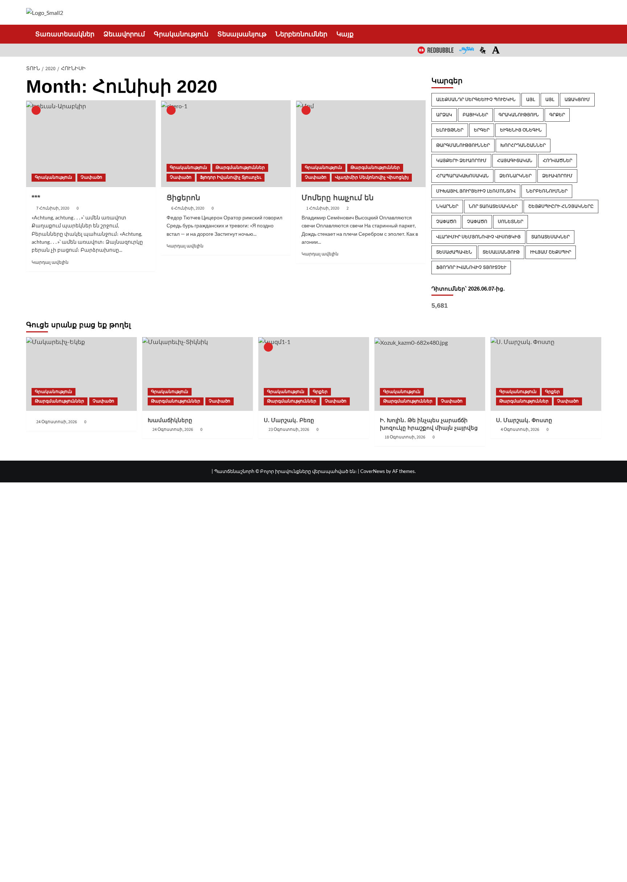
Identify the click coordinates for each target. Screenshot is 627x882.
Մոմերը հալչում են (338, 198)
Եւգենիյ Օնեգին (521, 130)
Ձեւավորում (124, 34)
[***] (91, 143)
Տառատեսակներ (60, 34)
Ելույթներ (449, 130)
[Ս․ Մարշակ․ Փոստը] (546, 374)
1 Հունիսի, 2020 (322, 208)
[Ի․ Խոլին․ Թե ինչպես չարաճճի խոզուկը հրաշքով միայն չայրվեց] (429, 374)
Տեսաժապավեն (454, 252)
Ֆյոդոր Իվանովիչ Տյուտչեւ (230, 177)
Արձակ (444, 115)
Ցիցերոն (183, 198)
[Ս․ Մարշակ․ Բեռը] (313, 374)
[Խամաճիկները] (197, 374)
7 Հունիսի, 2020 (52, 208)
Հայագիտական (514, 160)
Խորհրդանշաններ (523, 145)
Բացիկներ (475, 115)
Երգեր (481, 130)
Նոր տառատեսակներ (493, 206)
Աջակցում (577, 99)
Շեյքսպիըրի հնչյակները (561, 206)
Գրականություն (181, 34)
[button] (596, 34)
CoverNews (372, 471)
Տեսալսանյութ (241, 34)
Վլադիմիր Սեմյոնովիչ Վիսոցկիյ (372, 177)
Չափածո (91, 177)
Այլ (530, 99)
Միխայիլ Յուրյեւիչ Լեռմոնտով (476, 191)
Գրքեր (557, 115)
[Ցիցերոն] (226, 143)
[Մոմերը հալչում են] (361, 143)
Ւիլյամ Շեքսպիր (550, 252)
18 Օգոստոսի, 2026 (405, 437)
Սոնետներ (510, 221)
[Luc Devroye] (483, 50)
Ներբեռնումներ (301, 34)
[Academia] (496, 50)
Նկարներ (447, 206)
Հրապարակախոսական (462, 176)
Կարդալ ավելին (50, 262)
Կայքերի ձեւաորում (461, 160)
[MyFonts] (466, 50)
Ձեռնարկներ (515, 176)
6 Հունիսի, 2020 (187, 208)
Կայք (344, 34)
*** (36, 198)
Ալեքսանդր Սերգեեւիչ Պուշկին (476, 99)
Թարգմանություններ (240, 167)
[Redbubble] (435, 50)
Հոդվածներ (557, 160)
